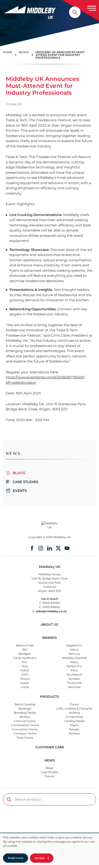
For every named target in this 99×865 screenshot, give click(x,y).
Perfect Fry (74, 666)
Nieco (74, 662)
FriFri (25, 674)
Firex (24, 666)
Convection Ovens (25, 729)
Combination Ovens (25, 725)
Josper (24, 683)
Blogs (49, 768)
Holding (74, 712)
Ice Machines (74, 717)
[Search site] (75, 12)
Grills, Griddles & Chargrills (74, 708)
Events (20, 490)
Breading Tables (25, 712)
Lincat (24, 687)
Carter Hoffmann (25, 658)
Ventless (74, 733)
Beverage (24, 708)
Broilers (25, 717)
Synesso (74, 678)
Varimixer (74, 687)
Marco (74, 649)
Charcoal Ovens (25, 721)
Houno (25, 678)
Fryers (74, 704)
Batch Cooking (25, 704)
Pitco (74, 670)
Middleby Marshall (74, 658)
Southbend (74, 674)
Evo (24, 662)
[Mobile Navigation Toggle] (91, 8)
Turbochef (74, 683)
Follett (24, 670)
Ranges (74, 729)
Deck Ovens (25, 737)
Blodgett (25, 653)
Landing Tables (74, 721)
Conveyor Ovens (24, 733)
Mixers (74, 725)
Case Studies (25, 482)
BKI (24, 649)
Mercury (74, 653)
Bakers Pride (25, 645)
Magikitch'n (74, 645)
